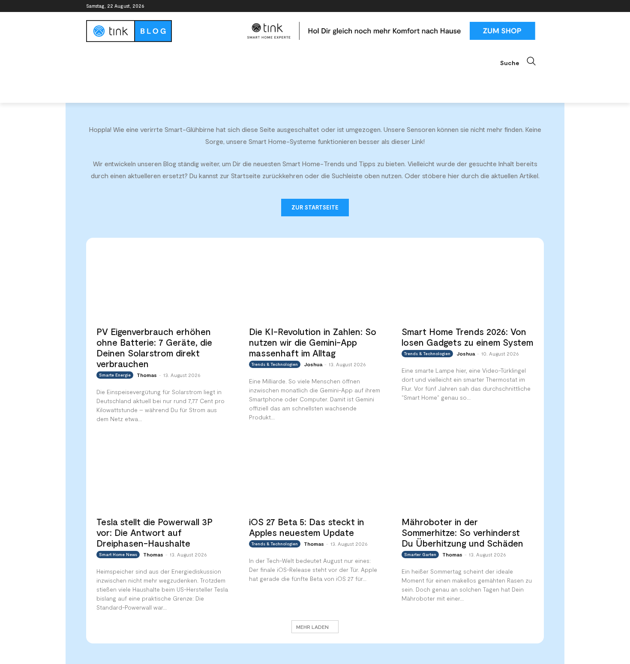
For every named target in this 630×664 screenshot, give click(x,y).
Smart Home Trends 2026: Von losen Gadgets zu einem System (467, 336)
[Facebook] (491, 6)
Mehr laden (312, 627)
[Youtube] (539, 6)
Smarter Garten (420, 554)
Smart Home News (118, 554)
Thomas (147, 375)
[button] (522, 61)
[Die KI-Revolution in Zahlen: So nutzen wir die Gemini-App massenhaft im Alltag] (315, 284)
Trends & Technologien (275, 364)
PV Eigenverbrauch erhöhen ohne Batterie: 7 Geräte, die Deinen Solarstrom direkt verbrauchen (154, 347)
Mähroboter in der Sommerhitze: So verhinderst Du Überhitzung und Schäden (462, 532)
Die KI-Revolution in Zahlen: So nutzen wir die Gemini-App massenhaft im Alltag (312, 342)
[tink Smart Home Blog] (162, 31)
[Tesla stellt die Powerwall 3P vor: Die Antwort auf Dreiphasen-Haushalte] (162, 474)
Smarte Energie (115, 374)
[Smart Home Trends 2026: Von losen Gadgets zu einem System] (468, 284)
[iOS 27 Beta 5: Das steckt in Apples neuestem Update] (315, 474)
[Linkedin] (515, 6)
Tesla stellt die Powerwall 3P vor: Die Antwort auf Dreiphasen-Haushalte (154, 532)
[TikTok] (527, 6)
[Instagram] (503, 6)
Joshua (313, 364)
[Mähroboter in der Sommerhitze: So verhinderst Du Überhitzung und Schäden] (468, 474)
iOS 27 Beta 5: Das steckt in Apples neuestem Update (306, 527)
